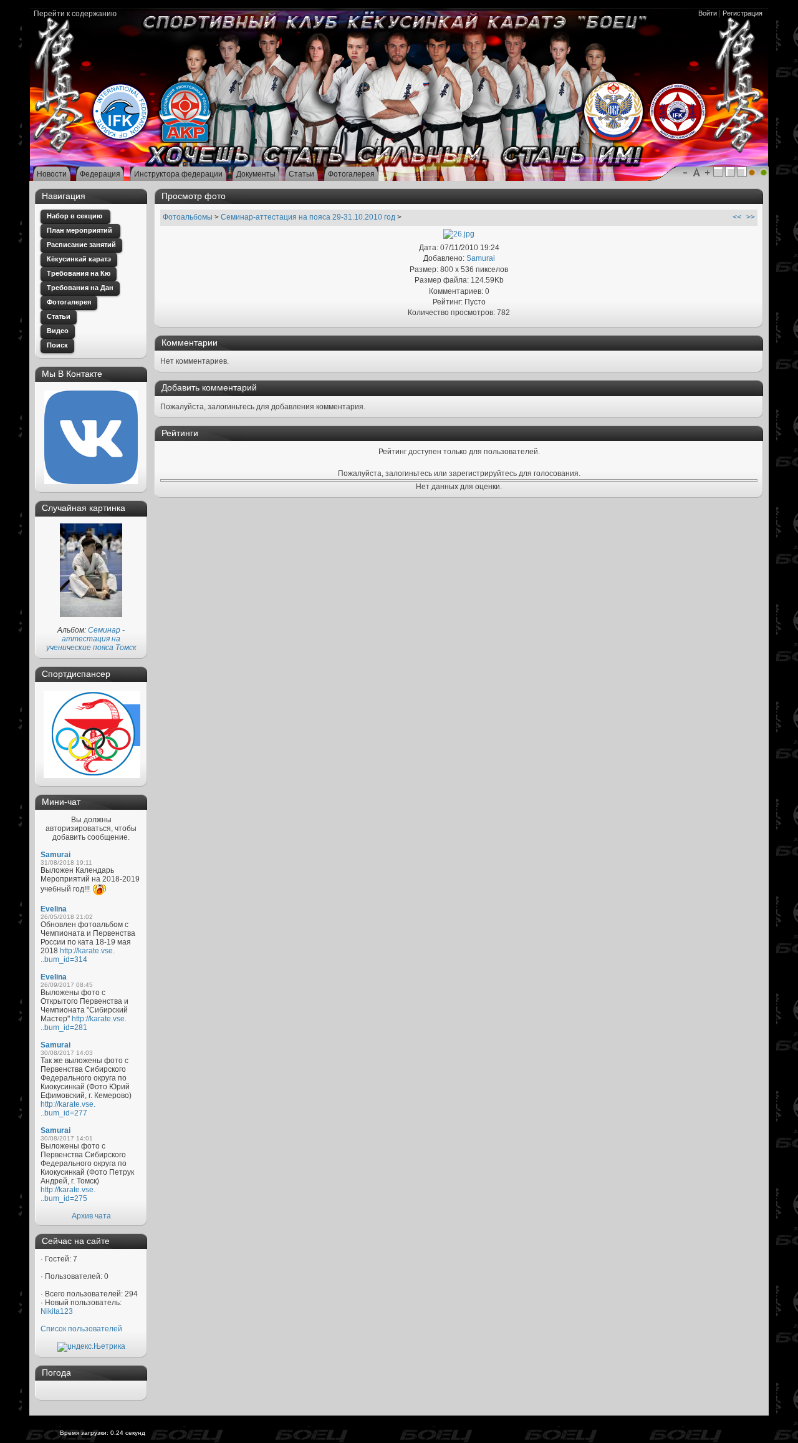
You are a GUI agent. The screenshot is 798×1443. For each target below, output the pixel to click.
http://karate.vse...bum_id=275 (68, 1194)
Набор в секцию (75, 216)
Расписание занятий (81, 244)
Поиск (57, 345)
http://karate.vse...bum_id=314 (78, 955)
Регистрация (742, 13)
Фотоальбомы (188, 217)
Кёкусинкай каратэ (79, 259)
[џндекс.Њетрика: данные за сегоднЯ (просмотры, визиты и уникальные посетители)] (91, 1347)
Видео (58, 330)
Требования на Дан (80, 287)
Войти (707, 13)
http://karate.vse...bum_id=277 (68, 1108)
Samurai (55, 854)
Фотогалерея (69, 302)
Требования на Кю (78, 273)
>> (750, 217)
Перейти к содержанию (75, 13)
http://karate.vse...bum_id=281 (84, 1023)
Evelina (54, 909)
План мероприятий (80, 230)
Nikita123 (57, 1311)
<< (737, 217)
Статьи (58, 316)
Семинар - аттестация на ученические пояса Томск (91, 639)
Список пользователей (81, 1328)
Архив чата (91, 1216)
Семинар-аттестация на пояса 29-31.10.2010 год (308, 217)
